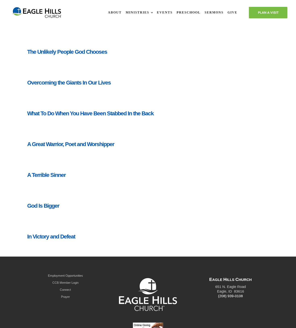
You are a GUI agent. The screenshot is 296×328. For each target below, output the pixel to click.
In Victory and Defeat (51, 236)
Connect (65, 289)
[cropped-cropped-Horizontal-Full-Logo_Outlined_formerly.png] (37, 8)
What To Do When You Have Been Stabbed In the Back (90, 113)
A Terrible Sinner (46, 175)
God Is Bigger (43, 206)
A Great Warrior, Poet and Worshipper (70, 144)
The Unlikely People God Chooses (67, 52)
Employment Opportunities (65, 275)
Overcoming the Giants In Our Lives (69, 82)
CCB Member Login (65, 282)
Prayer (65, 296)
